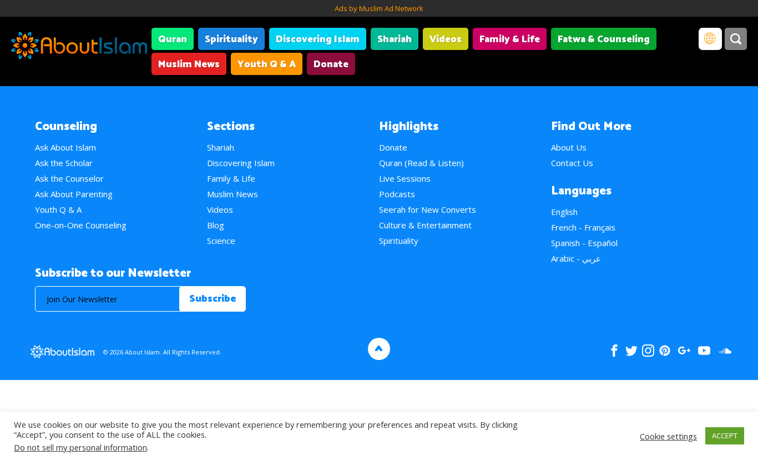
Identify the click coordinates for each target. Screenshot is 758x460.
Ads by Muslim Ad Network (379, 8)
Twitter (631, 350)
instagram (648, 350)
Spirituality (231, 39)
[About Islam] (79, 47)
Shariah (394, 39)
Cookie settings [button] (668, 436)
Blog (215, 225)
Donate (331, 64)
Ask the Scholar (64, 162)
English (564, 211)
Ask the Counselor (69, 178)
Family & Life (509, 39)
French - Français (583, 227)
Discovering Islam (318, 39)
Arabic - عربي (576, 258)
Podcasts (397, 193)
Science (221, 240)
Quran (172, 39)
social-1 (725, 350)
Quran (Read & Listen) (421, 162)
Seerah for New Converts (427, 209)
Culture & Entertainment (425, 225)
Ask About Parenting (74, 193)
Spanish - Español (584, 242)
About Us (569, 147)
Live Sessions (405, 178)
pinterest (665, 350)
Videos (445, 39)
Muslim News (189, 64)
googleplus (684, 350)
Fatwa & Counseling (604, 39)
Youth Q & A (266, 64)
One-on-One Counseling (81, 225)
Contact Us (572, 162)
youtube (704, 350)
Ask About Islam (65, 147)
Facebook (614, 350)
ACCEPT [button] (724, 436)
